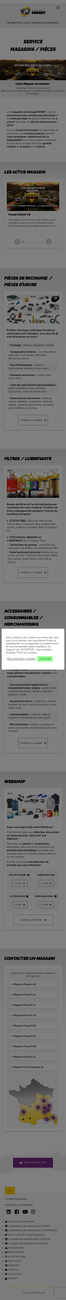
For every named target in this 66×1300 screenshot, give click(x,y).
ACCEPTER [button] (45, 659)
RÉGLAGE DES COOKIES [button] (21, 658)
